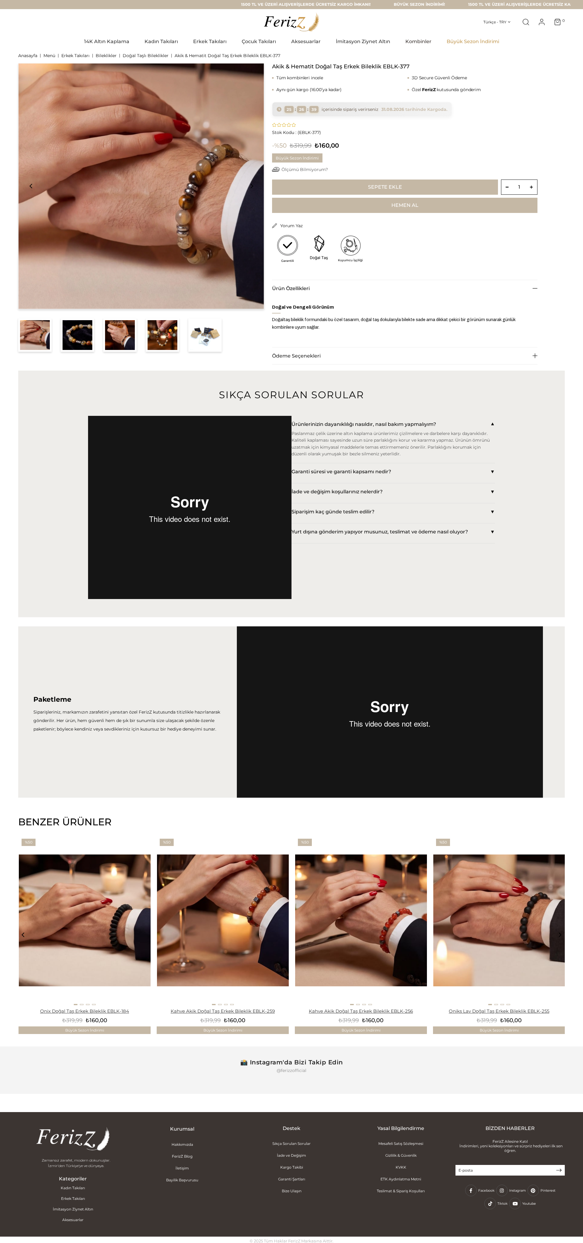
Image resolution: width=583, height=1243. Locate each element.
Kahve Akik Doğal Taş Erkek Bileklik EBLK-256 (361, 1011)
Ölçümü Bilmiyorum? (304, 169)
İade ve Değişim (291, 1155)
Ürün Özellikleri (291, 288)
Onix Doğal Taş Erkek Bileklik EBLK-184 (84, 1011)
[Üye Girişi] (541, 22)
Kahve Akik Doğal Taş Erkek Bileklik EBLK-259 (223, 1011)
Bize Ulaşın (292, 1191)
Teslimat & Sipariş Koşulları (401, 1191)
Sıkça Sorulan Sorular (291, 1143)
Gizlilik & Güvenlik (401, 1155)
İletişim (182, 1168)
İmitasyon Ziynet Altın (73, 1209)
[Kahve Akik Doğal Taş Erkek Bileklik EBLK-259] (223, 920)
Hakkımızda (182, 1144)
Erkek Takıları (73, 1198)
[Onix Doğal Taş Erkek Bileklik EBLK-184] (85, 920)
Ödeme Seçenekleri (296, 356)
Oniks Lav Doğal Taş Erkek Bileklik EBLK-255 (499, 1011)
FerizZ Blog (182, 1156)
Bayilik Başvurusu (182, 1180)
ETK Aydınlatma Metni (400, 1179)
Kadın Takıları (73, 1188)
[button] (75, 1004)
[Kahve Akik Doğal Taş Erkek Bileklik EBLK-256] (361, 920)
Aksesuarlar (73, 1219)
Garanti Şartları (291, 1179)
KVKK (401, 1167)
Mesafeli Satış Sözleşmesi (400, 1143)
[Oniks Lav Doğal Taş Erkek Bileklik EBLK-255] (499, 920)
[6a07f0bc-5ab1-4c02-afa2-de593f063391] (73, 1139)
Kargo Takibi (291, 1167)
